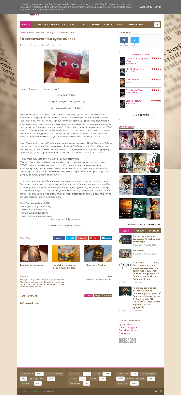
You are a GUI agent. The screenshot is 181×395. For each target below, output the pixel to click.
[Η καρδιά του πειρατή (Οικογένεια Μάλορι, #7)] (139, 149)
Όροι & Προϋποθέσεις (129, 330)
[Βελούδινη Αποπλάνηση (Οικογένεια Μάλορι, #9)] (126, 172)
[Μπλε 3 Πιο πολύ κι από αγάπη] (139, 217)
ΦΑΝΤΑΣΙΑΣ (68, 24)
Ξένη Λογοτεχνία (147, 374)
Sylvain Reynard (133, 103)
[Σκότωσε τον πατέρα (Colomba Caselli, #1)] (153, 195)
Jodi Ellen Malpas (133, 93)
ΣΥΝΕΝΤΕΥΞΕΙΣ (135, 24)
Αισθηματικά (27, 374)
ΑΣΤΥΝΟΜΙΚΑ (41, 24)
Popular (140, 231)
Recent (125, 231)
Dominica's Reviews (141, 54)
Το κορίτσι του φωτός (32, 265)
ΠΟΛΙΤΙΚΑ (96, 24)
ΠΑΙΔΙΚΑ (120, 24)
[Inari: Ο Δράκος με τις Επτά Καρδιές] (139, 195)
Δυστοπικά (123, 374)
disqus (98, 296)
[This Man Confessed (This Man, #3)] (122, 97)
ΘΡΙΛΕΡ (55, 24)
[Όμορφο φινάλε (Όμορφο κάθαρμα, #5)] (153, 172)
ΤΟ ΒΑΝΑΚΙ (138, 250)
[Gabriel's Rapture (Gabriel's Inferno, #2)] (122, 107)
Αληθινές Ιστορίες (54, 374)
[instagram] (160, 391)
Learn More (146, 7)
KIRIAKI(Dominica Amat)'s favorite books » (144, 224)
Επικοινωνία (124, 333)
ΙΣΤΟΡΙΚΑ (82, 24)
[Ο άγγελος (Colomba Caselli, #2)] (126, 218)
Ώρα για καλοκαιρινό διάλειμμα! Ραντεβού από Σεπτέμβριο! (146, 239)
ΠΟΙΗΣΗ (108, 24)
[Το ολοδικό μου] (153, 219)
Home (27, 24)
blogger (89, 296)
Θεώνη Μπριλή (132, 63)
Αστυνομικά (75, 374)
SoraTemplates (35, 391)
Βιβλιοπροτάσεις (37, 379)
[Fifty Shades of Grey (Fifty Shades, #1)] (122, 75)
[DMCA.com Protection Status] (127, 342)
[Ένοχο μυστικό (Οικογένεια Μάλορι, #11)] (139, 172)
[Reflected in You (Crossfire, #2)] (122, 86)
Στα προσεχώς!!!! (126, 127)
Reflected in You (133, 80)
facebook (107, 296)
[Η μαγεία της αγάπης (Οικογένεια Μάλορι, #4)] (126, 149)
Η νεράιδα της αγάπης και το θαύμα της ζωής (64, 266)
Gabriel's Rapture (133, 101)
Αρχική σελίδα (125, 324)
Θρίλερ (97, 374)
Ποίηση (73, 379)
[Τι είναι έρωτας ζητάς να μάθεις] (122, 65)
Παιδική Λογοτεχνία (35, 33)
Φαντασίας (123, 383)
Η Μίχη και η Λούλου (95, 265)
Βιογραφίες (27, 383)
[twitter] (156, 391)
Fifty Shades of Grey (135, 69)
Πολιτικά (92, 379)
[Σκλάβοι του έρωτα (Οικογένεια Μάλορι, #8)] (153, 149)
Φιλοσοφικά (75, 383)
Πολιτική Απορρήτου (128, 327)
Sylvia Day (131, 82)
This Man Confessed (135, 90)
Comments (154, 231)
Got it (158, 7)
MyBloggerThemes (60, 391)
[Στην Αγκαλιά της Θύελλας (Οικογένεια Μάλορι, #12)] (126, 195)
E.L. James (131, 71)
